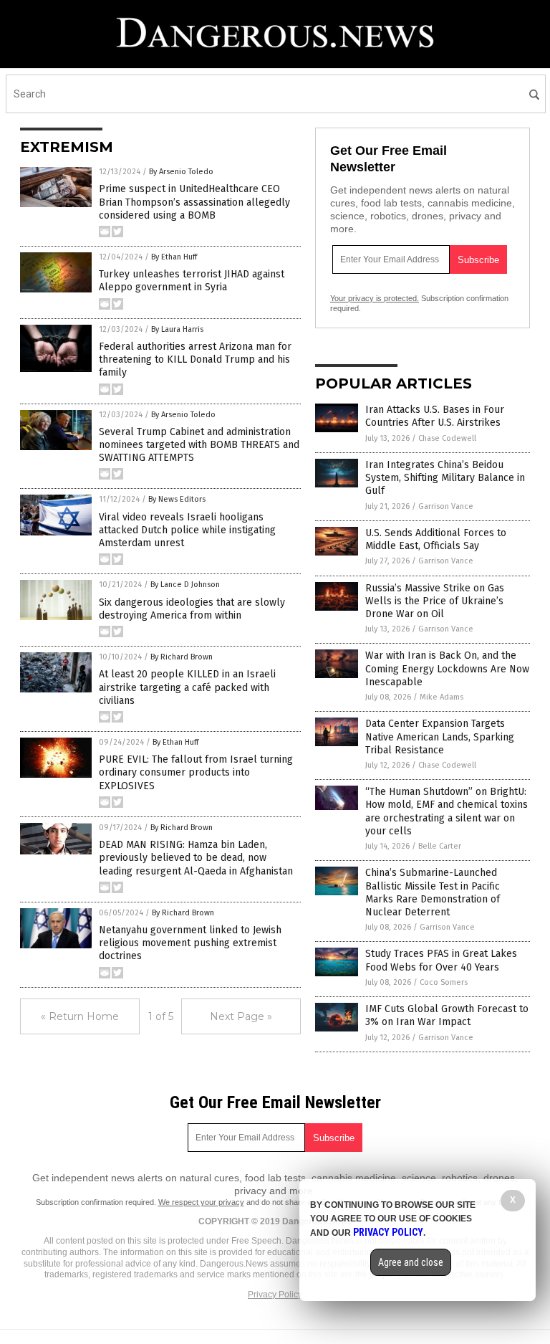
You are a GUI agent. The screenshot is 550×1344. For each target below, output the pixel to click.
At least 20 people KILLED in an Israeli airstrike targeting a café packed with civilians (187, 687)
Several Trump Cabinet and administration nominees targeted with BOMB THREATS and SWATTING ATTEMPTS (199, 445)
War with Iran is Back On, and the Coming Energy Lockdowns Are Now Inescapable (447, 668)
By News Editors (177, 499)
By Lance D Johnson (185, 584)
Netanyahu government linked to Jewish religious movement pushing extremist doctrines (190, 943)
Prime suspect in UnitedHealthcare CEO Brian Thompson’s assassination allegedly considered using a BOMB (194, 202)
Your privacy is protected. (374, 298)
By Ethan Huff (174, 257)
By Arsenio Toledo (181, 171)
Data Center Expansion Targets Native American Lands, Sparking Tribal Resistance (439, 737)
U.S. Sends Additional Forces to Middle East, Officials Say (435, 539)
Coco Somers (444, 982)
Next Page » (241, 1016)
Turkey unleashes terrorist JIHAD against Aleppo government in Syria (191, 280)
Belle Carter (439, 846)
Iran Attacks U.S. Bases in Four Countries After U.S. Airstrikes (434, 416)
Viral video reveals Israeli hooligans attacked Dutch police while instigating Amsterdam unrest (187, 530)
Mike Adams (441, 697)
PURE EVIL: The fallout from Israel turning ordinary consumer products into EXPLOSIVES (196, 772)
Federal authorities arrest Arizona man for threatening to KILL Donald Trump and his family (195, 359)
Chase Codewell (447, 438)
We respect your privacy (201, 1202)
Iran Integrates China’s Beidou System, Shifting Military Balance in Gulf (445, 478)
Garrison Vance (445, 506)
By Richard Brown (181, 657)
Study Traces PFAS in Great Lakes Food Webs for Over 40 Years (441, 960)
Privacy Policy (275, 1295)
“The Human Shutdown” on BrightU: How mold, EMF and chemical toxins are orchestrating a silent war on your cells (446, 811)
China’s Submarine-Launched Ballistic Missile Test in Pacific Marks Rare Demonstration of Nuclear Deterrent (432, 892)
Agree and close (410, 1262)
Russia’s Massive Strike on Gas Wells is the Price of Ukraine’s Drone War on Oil (434, 601)
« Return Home (80, 1016)
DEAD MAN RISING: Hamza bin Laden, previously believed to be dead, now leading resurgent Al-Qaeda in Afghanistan (196, 858)
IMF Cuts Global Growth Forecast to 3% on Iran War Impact (447, 1015)
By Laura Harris (177, 329)
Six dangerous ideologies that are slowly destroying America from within (192, 608)
